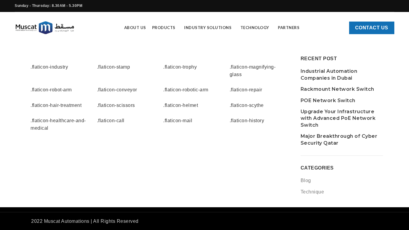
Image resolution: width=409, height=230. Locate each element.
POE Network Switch (328, 100)
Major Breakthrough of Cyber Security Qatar (339, 139)
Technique (312, 191)
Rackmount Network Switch (337, 89)
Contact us (371, 27)
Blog (306, 180)
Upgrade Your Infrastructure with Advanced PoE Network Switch (338, 118)
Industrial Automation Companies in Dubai (329, 74)
